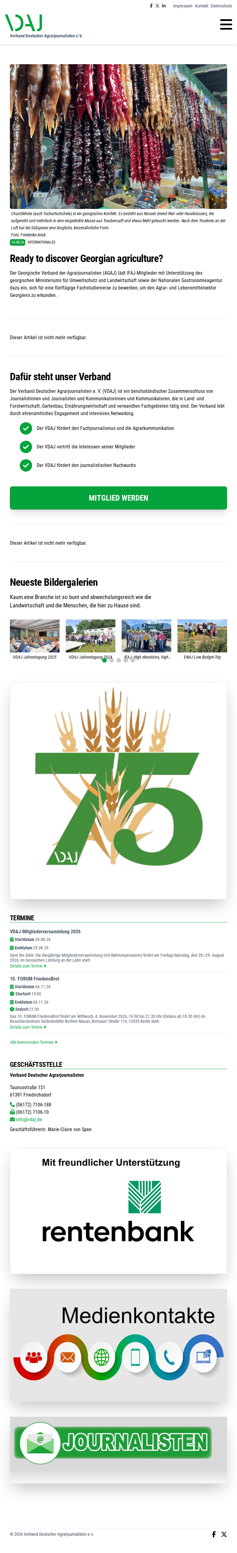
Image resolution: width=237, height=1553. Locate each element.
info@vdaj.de (28, 1119)
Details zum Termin (26, 966)
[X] (157, 6)
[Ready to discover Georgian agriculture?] (118, 136)
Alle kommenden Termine (32, 1042)
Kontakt (201, 5)
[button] (104, 660)
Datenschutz (221, 5)
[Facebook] (151, 6)
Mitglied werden (118, 497)
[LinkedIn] (164, 6)
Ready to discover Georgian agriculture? (86, 258)
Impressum (183, 5)
